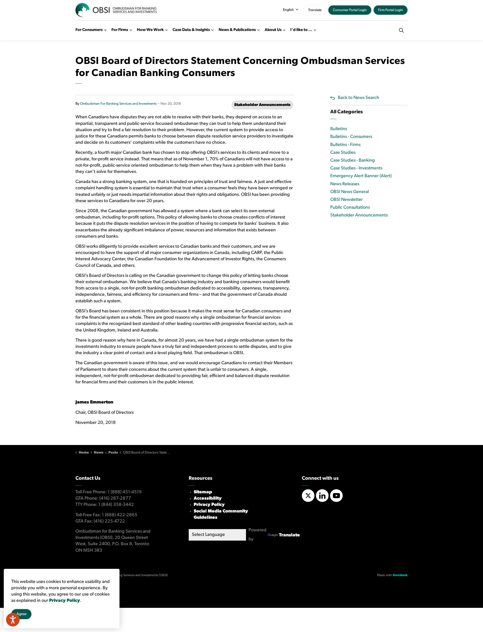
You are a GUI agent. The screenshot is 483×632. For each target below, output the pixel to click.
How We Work (150, 30)
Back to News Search (358, 98)
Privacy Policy (209, 505)
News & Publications (237, 30)
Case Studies (342, 153)
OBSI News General (349, 192)
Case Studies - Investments (356, 168)
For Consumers (89, 30)
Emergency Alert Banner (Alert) (361, 176)
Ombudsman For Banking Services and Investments (118, 104)
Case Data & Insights (191, 30)
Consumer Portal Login (350, 10)
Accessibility (208, 498)
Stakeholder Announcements (262, 105)
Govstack (400, 575)
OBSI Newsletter (346, 200)
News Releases (344, 184)
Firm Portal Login (390, 10)
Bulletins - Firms (345, 145)
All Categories (346, 112)
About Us (273, 30)
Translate (314, 10)
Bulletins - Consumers (351, 137)
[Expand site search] (401, 30)
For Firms (119, 30)
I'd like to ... (301, 30)
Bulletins (338, 129)
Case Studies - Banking (352, 160)
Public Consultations (350, 207)
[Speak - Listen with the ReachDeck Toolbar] (13, 619)
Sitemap (203, 492)
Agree (21, 614)
